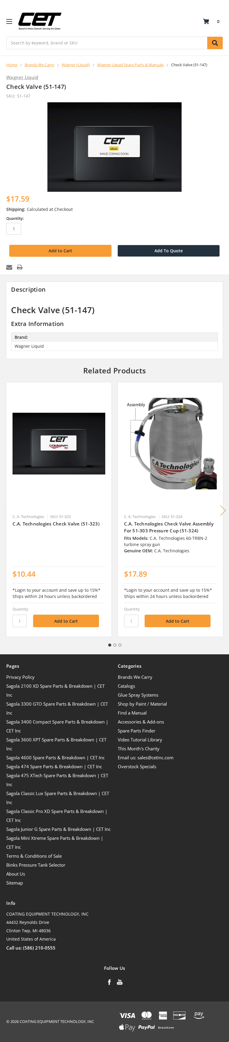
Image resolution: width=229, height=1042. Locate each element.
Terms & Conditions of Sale (34, 856)
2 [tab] (114, 645)
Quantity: (15, 218)
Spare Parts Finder (136, 731)
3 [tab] (119, 645)
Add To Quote (168, 250)
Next (223, 511)
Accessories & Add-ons (141, 722)
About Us (15, 874)
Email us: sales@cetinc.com (146, 757)
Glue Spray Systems (138, 695)
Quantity (20, 609)
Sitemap (14, 883)
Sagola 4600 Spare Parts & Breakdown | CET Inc (55, 757)
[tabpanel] (59, 509)
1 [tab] (109, 645)
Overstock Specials (137, 766)
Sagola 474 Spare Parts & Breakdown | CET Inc (54, 766)
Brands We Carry (135, 677)
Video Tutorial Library (140, 740)
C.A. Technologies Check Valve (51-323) (56, 524)
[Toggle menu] (9, 21)
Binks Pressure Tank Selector (35, 865)
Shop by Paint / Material (142, 704)
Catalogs (126, 686)
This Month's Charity (139, 749)
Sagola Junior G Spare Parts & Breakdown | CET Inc (58, 829)
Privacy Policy (20, 677)
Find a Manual (132, 713)
